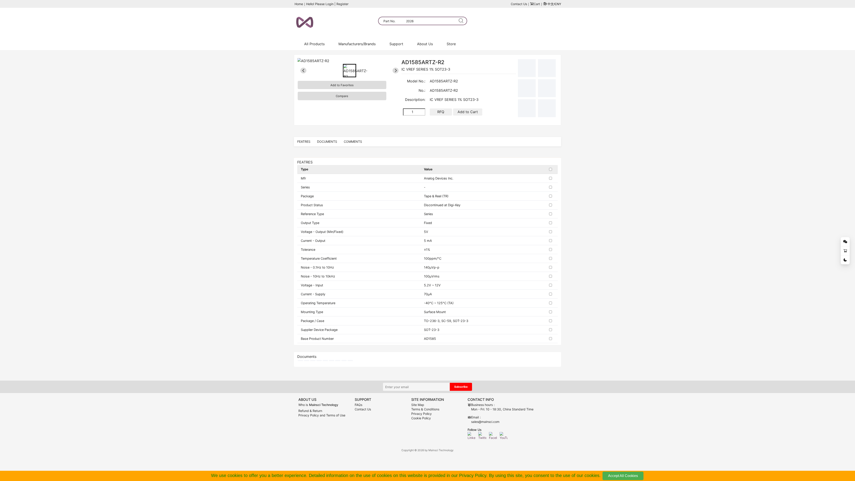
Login (330, 4)
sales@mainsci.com (485, 422)
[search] (461, 21)
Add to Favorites (342, 85)
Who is (318, 405)
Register (342, 4)
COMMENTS (353, 141)
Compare (342, 96)
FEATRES (303, 141)
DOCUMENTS (327, 141)
